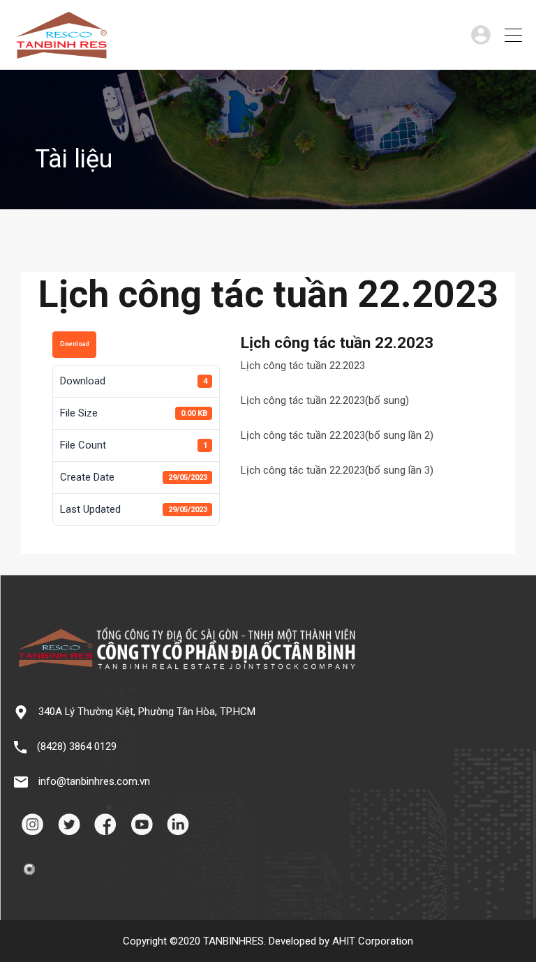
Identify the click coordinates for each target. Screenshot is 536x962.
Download (74, 343)
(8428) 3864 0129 (77, 746)
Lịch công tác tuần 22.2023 (303, 365)
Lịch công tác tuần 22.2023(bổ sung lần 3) (337, 470)
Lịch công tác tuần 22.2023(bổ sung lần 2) (337, 435)
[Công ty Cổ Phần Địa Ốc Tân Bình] (61, 53)
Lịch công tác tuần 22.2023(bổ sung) (325, 400)
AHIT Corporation (372, 941)
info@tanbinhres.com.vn (94, 781)
